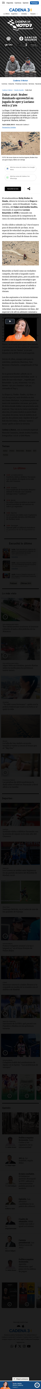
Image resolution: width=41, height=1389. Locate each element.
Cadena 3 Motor (20, 80)
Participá (34, 3)
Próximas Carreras (21, 84)
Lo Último (6, 14)
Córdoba (24, 14)
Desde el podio (19, 90)
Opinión (25, 3)
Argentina (14, 14)
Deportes (10, 3)
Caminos (18, 3)
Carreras (4, 84)
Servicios (31, 84)
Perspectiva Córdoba (9, 127)
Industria (11, 84)
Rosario (33, 14)
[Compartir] (28, 189)
